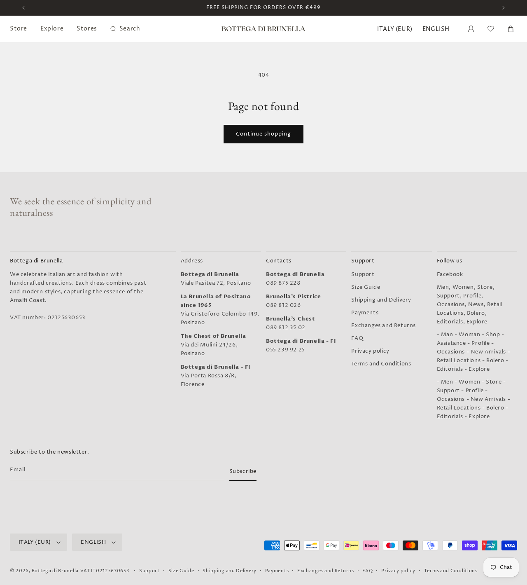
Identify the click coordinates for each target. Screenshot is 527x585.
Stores (87, 29)
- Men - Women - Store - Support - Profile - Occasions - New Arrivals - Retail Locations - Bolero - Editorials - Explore (474, 399)
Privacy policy (370, 351)
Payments (364, 312)
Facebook (450, 274)
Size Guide (365, 287)
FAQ (357, 338)
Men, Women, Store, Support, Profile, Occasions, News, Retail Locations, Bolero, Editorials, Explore (470, 304)
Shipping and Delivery (381, 300)
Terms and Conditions (381, 363)
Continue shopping (263, 134)
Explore (51, 29)
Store (18, 29)
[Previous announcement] (23, 8)
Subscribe (243, 471)
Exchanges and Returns (383, 325)
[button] (490, 29)
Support (362, 274)
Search (129, 29)
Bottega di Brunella (55, 571)
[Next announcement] (503, 8)
